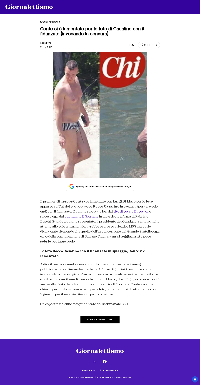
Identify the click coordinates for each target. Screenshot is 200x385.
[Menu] (192, 7)
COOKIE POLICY (110, 370)
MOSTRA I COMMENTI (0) (100, 319)
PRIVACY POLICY (90, 370)
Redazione (45, 42)
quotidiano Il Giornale (81, 216)
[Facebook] (105, 361)
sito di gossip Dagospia (131, 211)
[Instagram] (95, 361)
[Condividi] (133, 45)
